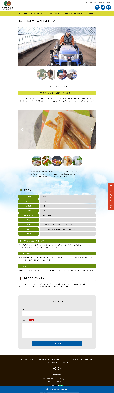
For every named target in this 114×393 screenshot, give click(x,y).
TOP (20, 14)
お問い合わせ (78, 14)
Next (92, 45)
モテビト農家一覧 (67, 14)
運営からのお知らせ (29, 14)
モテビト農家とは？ (89, 14)
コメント (27, 320)
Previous (22, 45)
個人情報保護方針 (57, 374)
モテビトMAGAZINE (44, 360)
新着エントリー (41, 14)
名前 (23, 309)
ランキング (50, 14)
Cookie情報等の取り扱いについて (57, 381)
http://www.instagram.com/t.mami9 (59, 229)
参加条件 (57, 14)
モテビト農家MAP (89, 360)
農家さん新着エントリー (58, 360)
